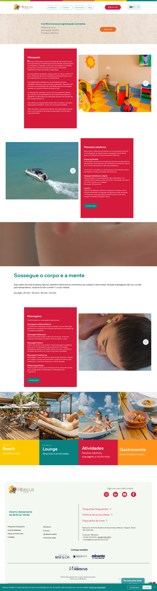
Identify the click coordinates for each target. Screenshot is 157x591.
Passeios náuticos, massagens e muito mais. (96, 454)
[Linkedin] (115, 494)
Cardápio (11, 537)
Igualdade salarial (50, 534)
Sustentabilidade (14, 530)
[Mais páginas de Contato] (70, 7)
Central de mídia (49, 538)
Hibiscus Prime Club (15, 534)
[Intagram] (106, 494)
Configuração (134, 587)
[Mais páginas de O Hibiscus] (58, 7)
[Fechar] (154, 587)
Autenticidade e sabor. (132, 454)
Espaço (47, 445)
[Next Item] (146, 83)
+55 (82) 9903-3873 (104, 537)
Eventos (46, 531)
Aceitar (147, 587)
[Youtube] (124, 494)
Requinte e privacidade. (56, 453)
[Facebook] (133, 494)
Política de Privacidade (97, 587)
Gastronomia (133, 449)
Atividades (93, 448)
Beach (9, 448)
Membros (47, 527)
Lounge (50, 448)
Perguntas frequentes (16, 527)
